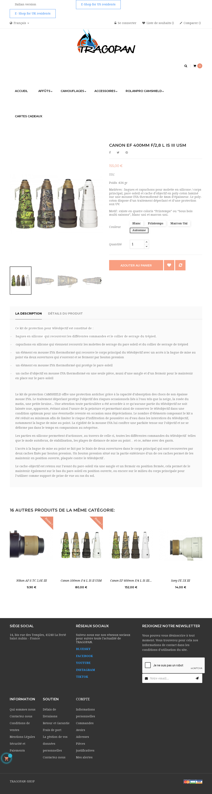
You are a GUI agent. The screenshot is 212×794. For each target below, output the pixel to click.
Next (101, 280)
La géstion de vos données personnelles (55, 743)
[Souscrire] (197, 678)
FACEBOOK (84, 656)
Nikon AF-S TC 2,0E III (31, 580)
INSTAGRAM (85, 670)
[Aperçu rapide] (31, 545)
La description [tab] (28, 313)
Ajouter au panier (136, 265)
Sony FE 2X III (180, 580)
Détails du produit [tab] (65, 313)
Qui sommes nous (22, 709)
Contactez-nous (21, 716)
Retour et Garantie (56, 723)
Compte (83, 699)
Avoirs (80, 730)
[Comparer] (180, 265)
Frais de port (52, 730)
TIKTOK (82, 676)
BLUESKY (83, 649)
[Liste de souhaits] (169, 265)
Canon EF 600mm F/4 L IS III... (131, 580)
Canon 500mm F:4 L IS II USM (81, 580)
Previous (12, 280)
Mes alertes (84, 757)
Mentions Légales (22, 736)
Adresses (82, 736)
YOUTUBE (83, 662)
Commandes (85, 723)
